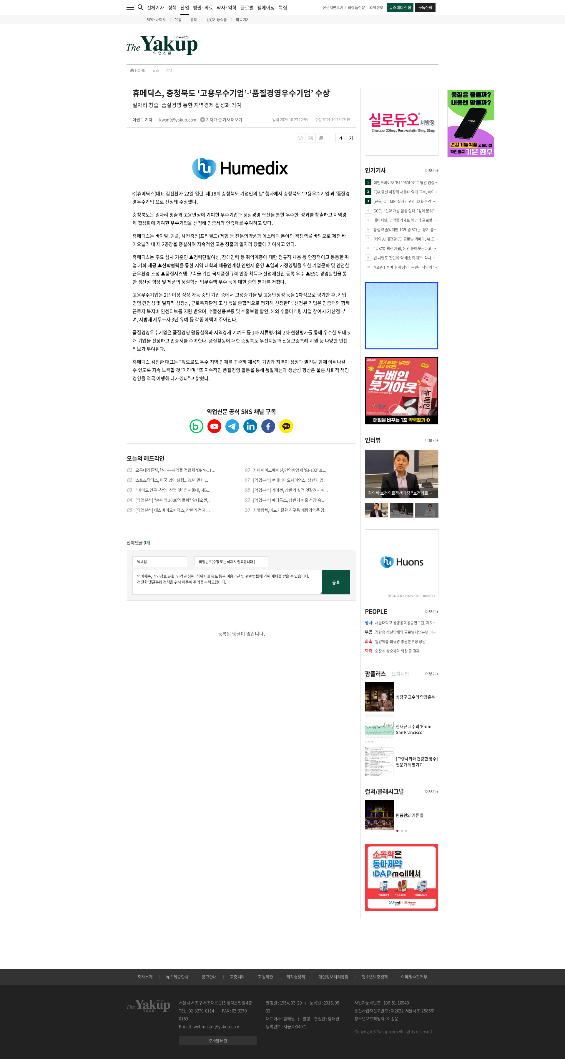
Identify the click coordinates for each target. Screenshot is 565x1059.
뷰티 (193, 19)
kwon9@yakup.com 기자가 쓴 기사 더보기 (200, 119)
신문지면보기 (333, 7)
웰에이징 (266, 7)
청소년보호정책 (375, 977)
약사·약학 (227, 7)
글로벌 (246, 7)
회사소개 (145, 977)
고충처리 (237, 977)
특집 (282, 7)
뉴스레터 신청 (400, 7)
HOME (139, 70)
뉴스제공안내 (177, 977)
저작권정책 (295, 977)
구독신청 (425, 7)
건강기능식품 (216, 19)
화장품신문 (356, 7)
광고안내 (209, 977)
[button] (397, 831)
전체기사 (155, 7)
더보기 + (431, 170)
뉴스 (155, 70)
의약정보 (376, 7)
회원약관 (265, 977)
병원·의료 (203, 7)
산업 (184, 7)
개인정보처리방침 (333, 977)
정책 (172, 7)
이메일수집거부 (414, 977)
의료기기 (243, 19)
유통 (178, 19)
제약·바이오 (156, 19)
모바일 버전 (218, 1040)
